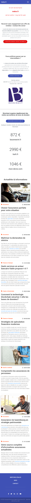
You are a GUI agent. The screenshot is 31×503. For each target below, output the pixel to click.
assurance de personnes (14, 383)
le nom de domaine (15, 8)
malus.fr (15, 11)
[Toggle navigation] (28, 2)
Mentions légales (15, 477)
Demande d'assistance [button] (14, 75)
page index (10, 218)
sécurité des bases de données (9, 311)
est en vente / (16, 15)
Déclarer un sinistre (14, 248)
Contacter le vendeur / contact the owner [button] (14, 41)
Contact (15, 483)
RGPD (15, 480)
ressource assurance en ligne (22, 461)
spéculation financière (14, 332)
